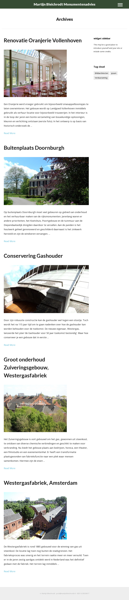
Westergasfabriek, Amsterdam (40, 483)
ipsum (113, 73)
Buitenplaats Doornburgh (34, 148)
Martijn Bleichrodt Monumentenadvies (64, 4)
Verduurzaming (101, 78)
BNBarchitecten (101, 73)
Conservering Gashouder (33, 256)
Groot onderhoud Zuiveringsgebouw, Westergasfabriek (26, 367)
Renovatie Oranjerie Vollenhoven (43, 40)
